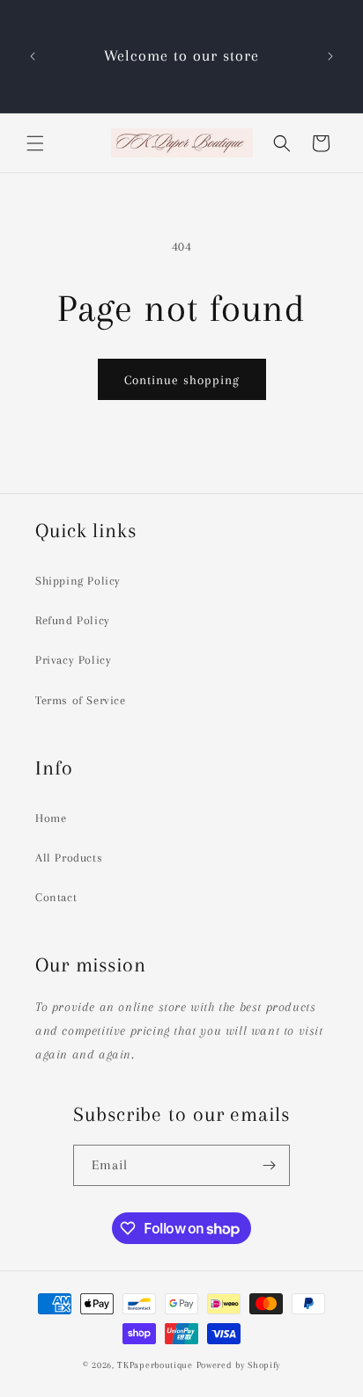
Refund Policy (72, 620)
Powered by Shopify (238, 1365)
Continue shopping (182, 380)
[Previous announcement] (32, 56)
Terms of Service (80, 700)
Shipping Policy (78, 580)
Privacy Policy (73, 659)
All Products (68, 857)
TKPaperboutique (155, 1365)
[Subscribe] (269, 1165)
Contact (56, 897)
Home (50, 818)
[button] (35, 143)
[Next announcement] (330, 56)
